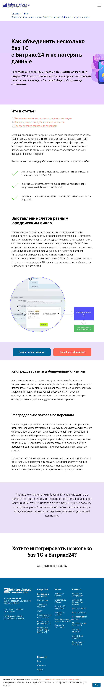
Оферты (40, 670)
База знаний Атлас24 (77, 637)
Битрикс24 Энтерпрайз (77, 594)
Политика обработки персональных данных (14, 617)
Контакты (41, 665)
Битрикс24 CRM (79, 613)
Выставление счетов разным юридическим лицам (43, 118)
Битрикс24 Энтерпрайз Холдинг (77, 602)
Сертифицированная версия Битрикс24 (64, 620)
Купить (58, 589)
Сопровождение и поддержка (44, 616)
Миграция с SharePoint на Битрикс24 (43, 630)
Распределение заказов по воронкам (35, 125)
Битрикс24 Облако (59, 594)
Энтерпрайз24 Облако (61, 601)
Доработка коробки (42, 605)
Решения (76, 589)
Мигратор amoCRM (76, 630)
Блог (26, 13)
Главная (15, 13)
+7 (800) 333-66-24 (12, 599)
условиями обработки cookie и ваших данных (59, 679)
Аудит (39, 611)
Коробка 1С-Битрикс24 (60, 607)
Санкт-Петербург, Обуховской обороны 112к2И (17, 602)
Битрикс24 (42, 589)
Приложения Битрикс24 (78, 643)
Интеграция (42, 600)
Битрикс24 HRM (79, 608)
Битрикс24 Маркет (59, 614)
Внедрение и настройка (43, 595)
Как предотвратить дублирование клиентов (39, 122)
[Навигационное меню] (99, 5)
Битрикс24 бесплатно (59, 626)
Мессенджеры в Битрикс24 (79, 624)
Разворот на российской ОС (44, 622)
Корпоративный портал (79, 618)
